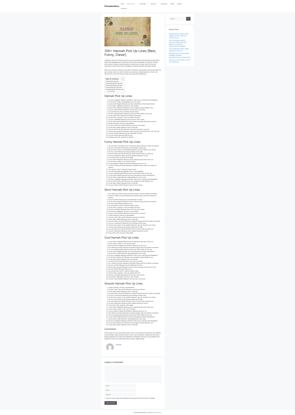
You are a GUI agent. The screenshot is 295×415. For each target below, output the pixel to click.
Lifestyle (179, 4)
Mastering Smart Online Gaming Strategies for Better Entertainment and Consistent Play (180, 55)
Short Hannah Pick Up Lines (114, 85)
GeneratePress (157, 412)
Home (122, 4)
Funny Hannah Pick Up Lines (114, 83)
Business (153, 4)
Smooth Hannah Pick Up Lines (115, 89)
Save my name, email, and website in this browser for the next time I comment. (130, 398)
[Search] (188, 19)
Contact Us (124, 8)
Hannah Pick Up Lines (112, 81)
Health (172, 4)
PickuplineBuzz (111, 6)
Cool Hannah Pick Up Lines (114, 87)
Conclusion (112, 91)
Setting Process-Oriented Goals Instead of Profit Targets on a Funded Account (179, 35)
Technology (142, 4)
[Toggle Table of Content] (122, 79)
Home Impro (164, 4)
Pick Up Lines (130, 4)
